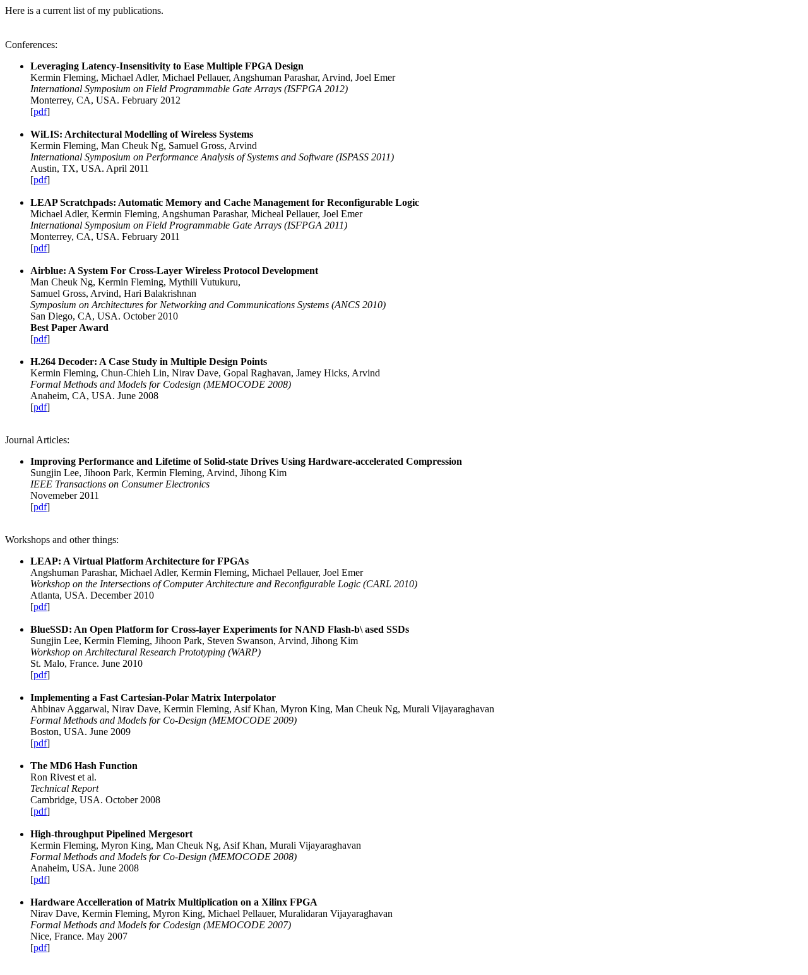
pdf (40, 111)
